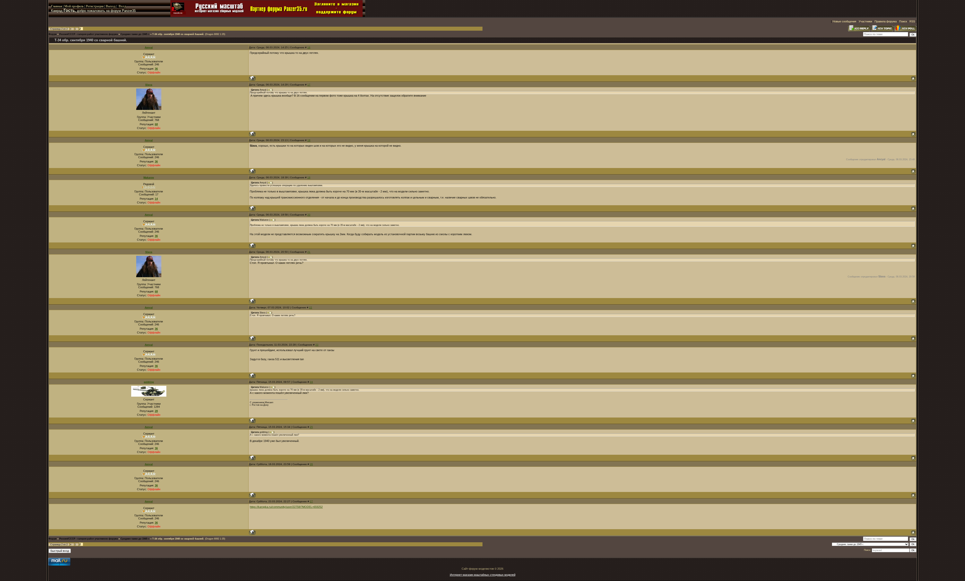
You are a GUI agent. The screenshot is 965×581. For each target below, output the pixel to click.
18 (308, 140)
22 (310, 307)
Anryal (149, 47)
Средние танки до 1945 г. (135, 34)
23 (316, 344)
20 (308, 214)
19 (308, 177)
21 (308, 252)
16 (308, 47)
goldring (149, 382)
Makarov (148, 177)
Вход (122, 6)
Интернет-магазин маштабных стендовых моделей (482, 574)
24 (311, 382)
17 (308, 84)
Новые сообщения (844, 21)
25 (311, 427)
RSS (912, 21)
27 (311, 501)
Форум (53, 34)
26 (311, 464)
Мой (67, 6)
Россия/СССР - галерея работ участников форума (88, 34)
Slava (148, 84)
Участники (865, 21)
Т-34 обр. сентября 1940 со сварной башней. (178, 34)
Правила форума (886, 21)
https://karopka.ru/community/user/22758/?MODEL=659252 (286, 506)
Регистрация (95, 6)
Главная (56, 6)
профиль (77, 6)
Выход (111, 6)
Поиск (903, 21)
